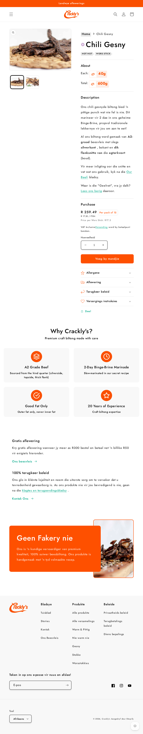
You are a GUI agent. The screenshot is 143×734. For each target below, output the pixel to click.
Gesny (76, 646)
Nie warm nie (80, 638)
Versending (101, 227)
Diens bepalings (114, 634)
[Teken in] (67, 685)
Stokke (76, 655)
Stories (45, 621)
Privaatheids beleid (116, 613)
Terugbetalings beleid (113, 623)
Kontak (45, 629)
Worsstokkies (80, 663)
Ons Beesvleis (49, 638)
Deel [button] (88, 311)
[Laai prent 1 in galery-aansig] (17, 82)
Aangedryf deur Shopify (122, 718)
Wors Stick (103, 53)
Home (86, 34)
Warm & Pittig (81, 629)
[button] (11, 14)
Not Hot (87, 53)
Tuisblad (46, 613)
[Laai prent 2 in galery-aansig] (32, 82)
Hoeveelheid (88, 237)
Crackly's (106, 718)
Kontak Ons (20, 498)
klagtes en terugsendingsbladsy (44, 490)
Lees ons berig (91, 191)
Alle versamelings (83, 621)
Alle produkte (80, 613)
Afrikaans (18, 719)
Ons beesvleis (22, 461)
